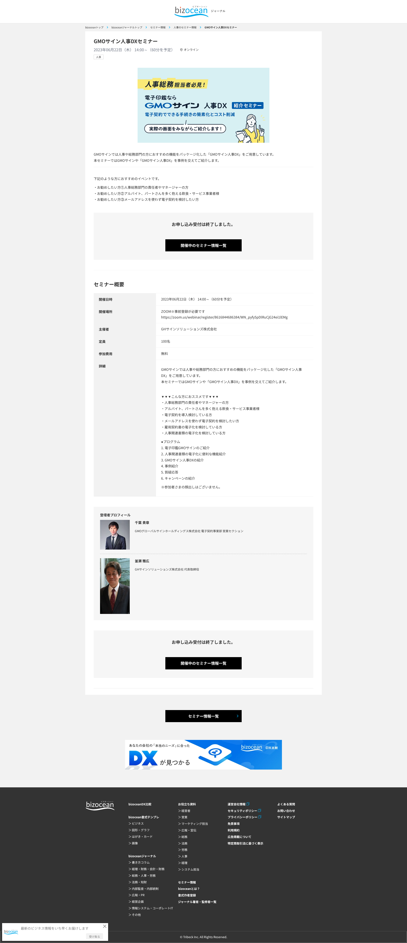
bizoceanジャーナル (142, 856)
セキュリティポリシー (242, 811)
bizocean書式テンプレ (143, 817)
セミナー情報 (187, 882)
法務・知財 (139, 882)
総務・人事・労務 (144, 875)
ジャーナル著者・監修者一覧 (197, 902)
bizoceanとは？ (189, 888)
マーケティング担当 (194, 823)
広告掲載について (239, 837)
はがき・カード (142, 836)
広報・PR (138, 895)
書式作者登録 (187, 895)
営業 (184, 817)
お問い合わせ (286, 811)
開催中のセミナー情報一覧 (203, 245)
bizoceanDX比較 (139, 804)
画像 (135, 843)
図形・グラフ (141, 830)
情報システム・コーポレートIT (152, 908)
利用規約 (234, 830)
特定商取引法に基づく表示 (245, 843)
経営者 (185, 811)
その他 (136, 915)
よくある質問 (286, 804)
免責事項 (234, 823)
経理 (184, 863)
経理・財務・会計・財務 (148, 869)
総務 (184, 837)
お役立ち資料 (187, 804)
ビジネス (138, 823)
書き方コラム (141, 862)
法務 (184, 843)
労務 (184, 849)
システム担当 (190, 869)
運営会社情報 (236, 804)
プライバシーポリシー (242, 817)
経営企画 (138, 901)
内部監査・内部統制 (145, 888)
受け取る (94, 937)
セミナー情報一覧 (203, 716)
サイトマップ (286, 817)
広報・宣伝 (188, 830)
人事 (98, 57)
